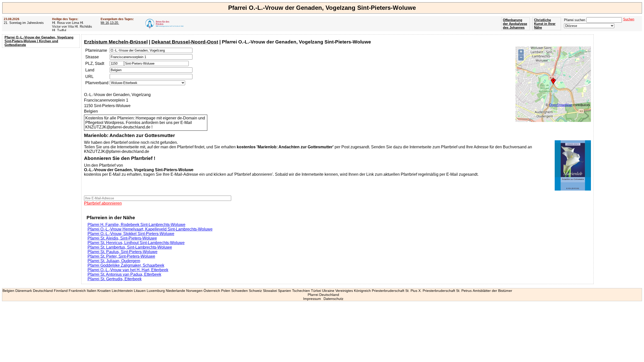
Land (89, 70)
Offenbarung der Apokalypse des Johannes (515, 23)
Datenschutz (333, 299)
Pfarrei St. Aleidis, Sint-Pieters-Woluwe (122, 238)
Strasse (92, 57)
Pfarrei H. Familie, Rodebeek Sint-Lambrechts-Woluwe (136, 224)
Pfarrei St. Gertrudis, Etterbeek (115, 279)
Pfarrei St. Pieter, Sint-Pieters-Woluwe (121, 256)
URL (89, 76)
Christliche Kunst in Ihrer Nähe (544, 23)
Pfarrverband (96, 83)
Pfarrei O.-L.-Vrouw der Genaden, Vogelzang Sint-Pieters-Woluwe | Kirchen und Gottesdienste (39, 41)
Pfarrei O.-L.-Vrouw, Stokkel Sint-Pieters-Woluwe (131, 234)
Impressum (312, 299)
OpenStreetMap (560, 105)
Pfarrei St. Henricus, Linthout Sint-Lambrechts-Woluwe (136, 243)
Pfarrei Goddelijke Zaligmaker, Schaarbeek (126, 265)
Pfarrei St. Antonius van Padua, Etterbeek (124, 274)
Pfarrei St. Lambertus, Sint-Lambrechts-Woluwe (130, 247)
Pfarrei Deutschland (323, 295)
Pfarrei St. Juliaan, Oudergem (114, 261)
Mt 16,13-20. (110, 23)
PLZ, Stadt (94, 63)
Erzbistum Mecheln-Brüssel (116, 41)
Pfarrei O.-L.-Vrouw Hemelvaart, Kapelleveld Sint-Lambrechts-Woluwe (150, 229)
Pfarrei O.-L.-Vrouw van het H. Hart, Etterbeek (128, 270)
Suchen (628, 19)
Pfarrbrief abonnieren (103, 203)
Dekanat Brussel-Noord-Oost (184, 41)
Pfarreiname (96, 50)
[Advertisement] (41, 81)
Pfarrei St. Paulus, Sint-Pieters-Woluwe (122, 252)
